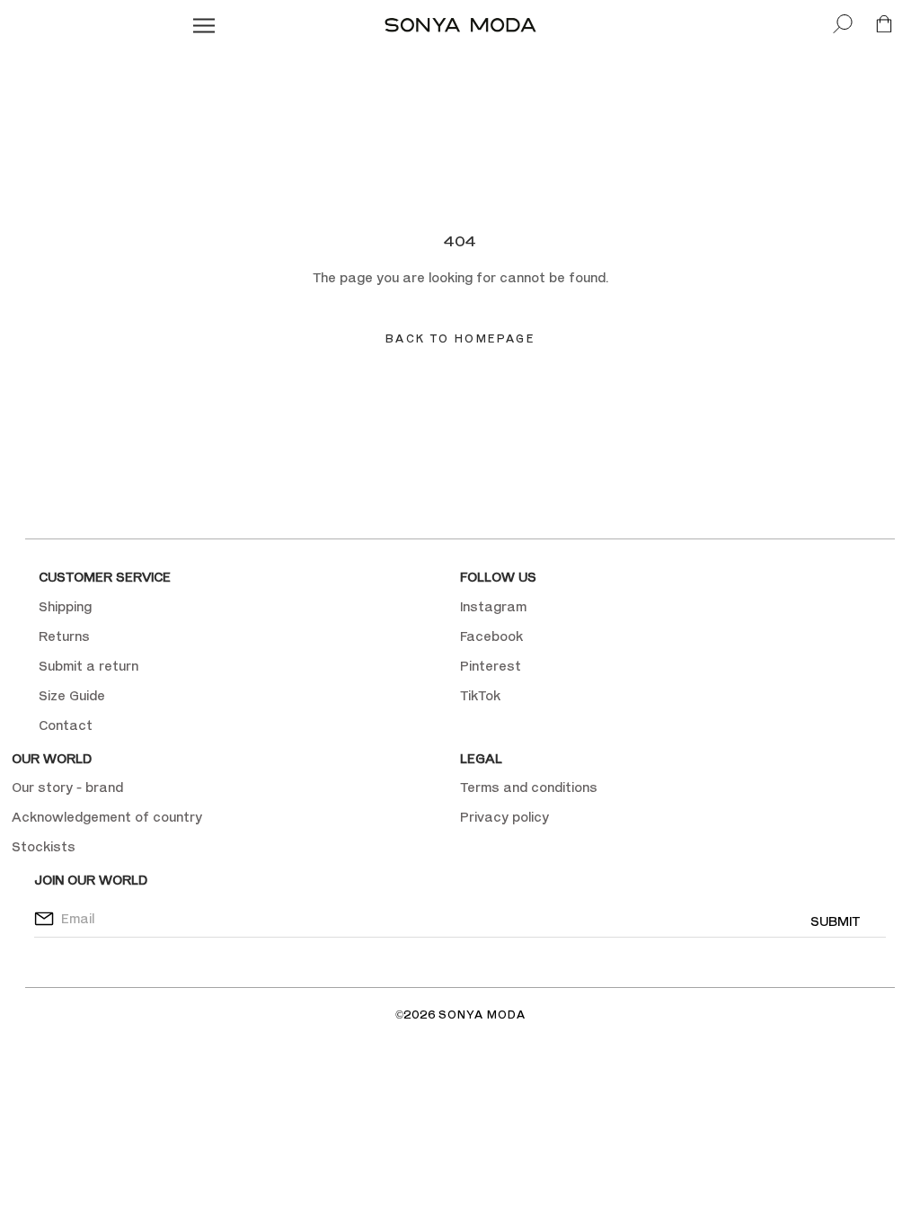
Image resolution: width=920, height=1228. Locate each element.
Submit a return (88, 665)
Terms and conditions (528, 787)
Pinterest (490, 665)
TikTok (480, 695)
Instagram (493, 606)
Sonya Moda (482, 1014)
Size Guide (72, 695)
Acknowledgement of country (107, 816)
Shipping (65, 606)
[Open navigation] (204, 24)
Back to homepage (460, 338)
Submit (835, 921)
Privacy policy (504, 816)
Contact (66, 725)
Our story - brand (67, 787)
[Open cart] (884, 24)
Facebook (491, 636)
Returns (64, 636)
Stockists (43, 846)
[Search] (843, 24)
